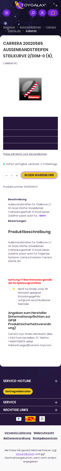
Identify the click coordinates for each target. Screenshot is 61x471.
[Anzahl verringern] (6, 175)
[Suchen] (33, 13)
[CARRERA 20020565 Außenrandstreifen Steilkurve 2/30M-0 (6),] (30, 89)
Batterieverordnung (17, 438)
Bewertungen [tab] (17, 221)
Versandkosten (25, 454)
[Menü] (6, 13)
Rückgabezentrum (45, 438)
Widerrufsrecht (44, 433)
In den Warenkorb (39, 175)
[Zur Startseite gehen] (30, 5)
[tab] (29, 207)
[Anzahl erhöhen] (17, 175)
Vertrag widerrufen (18, 391)
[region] (30, 89)
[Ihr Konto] (42, 13)
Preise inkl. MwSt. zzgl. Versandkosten (25, 154)
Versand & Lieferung (18, 433)
